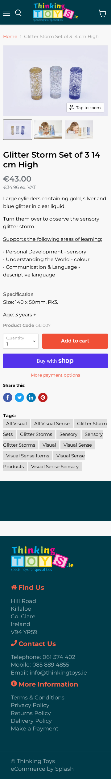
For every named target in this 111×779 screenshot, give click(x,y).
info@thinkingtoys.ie (58, 672)
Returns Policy (31, 713)
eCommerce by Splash (42, 768)
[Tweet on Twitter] (19, 397)
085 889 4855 (50, 664)
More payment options (55, 375)
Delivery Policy (31, 721)
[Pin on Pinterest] (42, 397)
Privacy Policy (30, 705)
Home (10, 36)
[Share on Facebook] (7, 397)
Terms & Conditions (37, 697)
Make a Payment (34, 728)
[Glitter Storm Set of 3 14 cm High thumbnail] (17, 129)
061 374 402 (59, 657)
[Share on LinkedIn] (31, 397)
